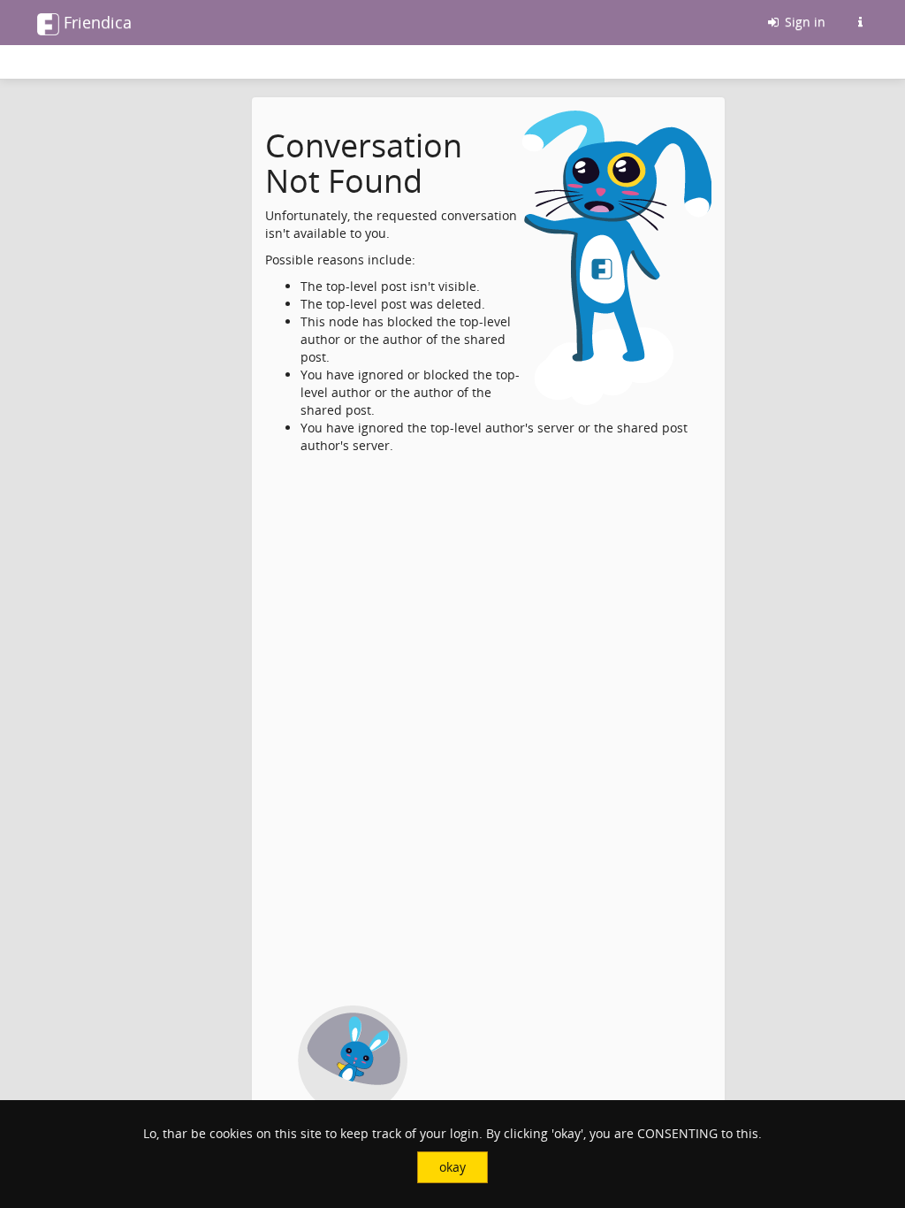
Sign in (803, 21)
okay (452, 1166)
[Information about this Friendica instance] (860, 22)
